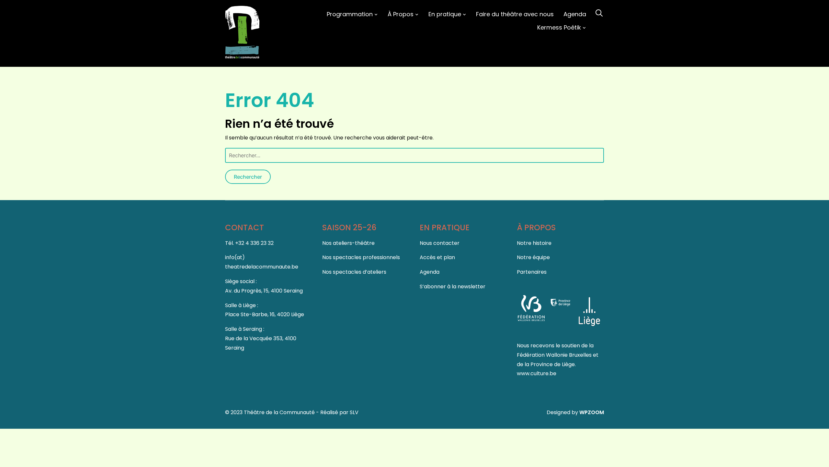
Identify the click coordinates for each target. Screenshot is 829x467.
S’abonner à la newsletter (452, 286)
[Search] (599, 12)
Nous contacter (440, 243)
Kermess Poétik (559, 27)
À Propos (401, 14)
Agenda (574, 14)
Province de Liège (552, 364)
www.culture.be (536, 373)
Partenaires (532, 272)
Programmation (350, 14)
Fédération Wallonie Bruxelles (555, 355)
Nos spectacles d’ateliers (354, 272)
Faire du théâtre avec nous (515, 14)
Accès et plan (437, 257)
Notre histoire (534, 243)
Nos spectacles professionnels (361, 257)
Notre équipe (533, 257)
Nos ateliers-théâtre (348, 243)
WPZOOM (591, 412)
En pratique (444, 14)
